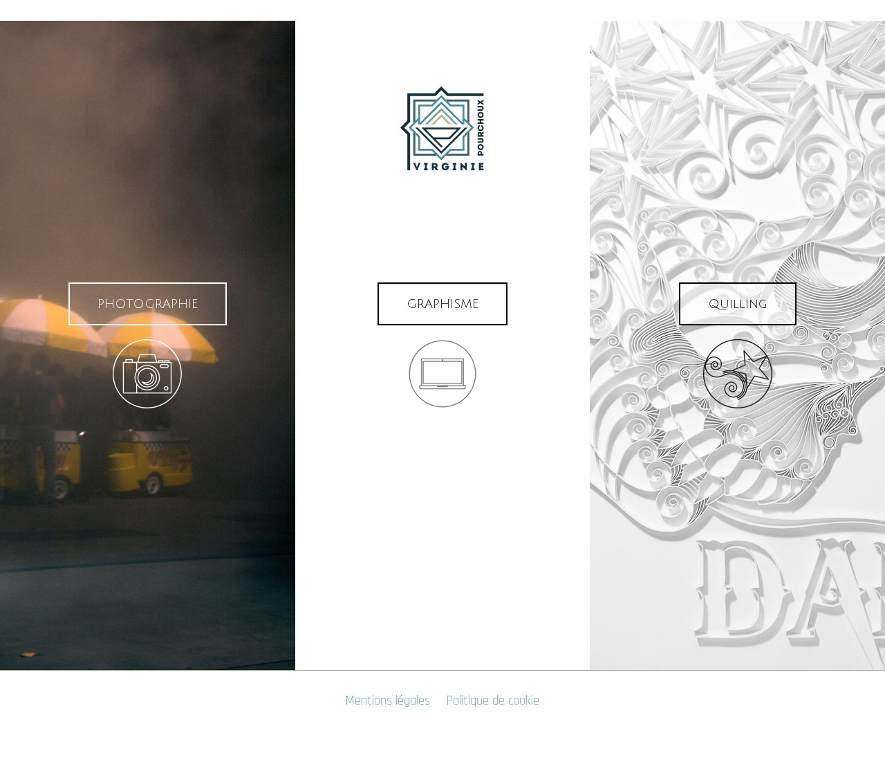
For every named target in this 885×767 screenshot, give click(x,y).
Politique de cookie (493, 701)
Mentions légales (388, 701)
